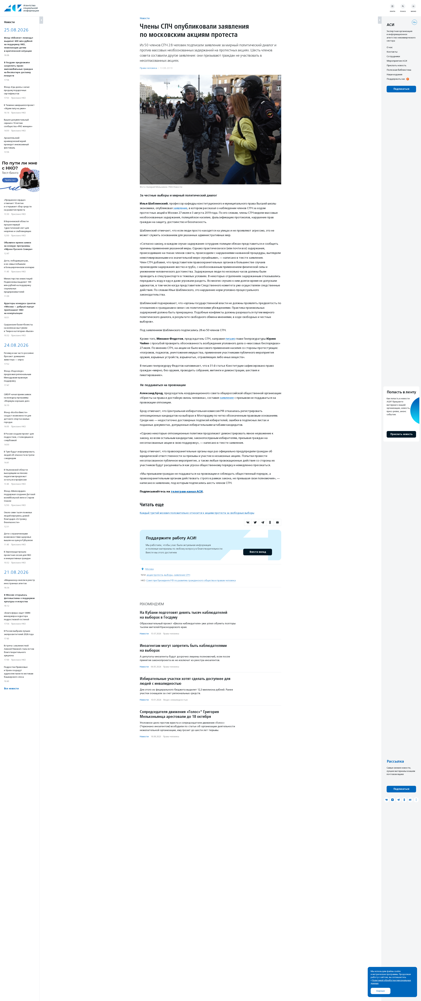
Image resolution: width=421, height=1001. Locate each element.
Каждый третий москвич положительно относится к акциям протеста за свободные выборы (197, 513)
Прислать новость (396, 65)
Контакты (392, 52)
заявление (180, 208)
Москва (149, 569)
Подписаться (401, 89)
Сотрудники (393, 56)
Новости (144, 18)
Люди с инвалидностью (175, 700)
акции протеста (155, 575)
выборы (168, 575)
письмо (230, 338)
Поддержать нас (396, 79)
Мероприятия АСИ (397, 61)
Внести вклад (257, 552)
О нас (390, 47)
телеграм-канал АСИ (187, 491)
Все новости (11, 688)
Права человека (148, 68)
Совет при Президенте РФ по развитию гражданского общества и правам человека (191, 580)
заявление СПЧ (182, 575)
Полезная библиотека (399, 70)
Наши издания (394, 74)
